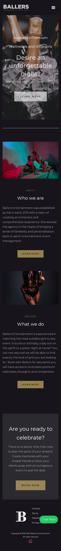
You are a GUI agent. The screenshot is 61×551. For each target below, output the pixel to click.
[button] (53, 7)
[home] (26, 7)
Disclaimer (37, 518)
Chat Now (48, 519)
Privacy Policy (39, 522)
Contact (36, 508)
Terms (35, 513)
